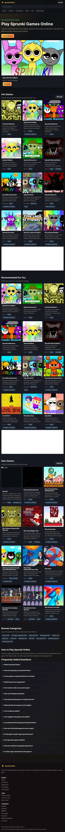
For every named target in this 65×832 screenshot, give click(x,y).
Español (3, 808)
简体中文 (4, 811)
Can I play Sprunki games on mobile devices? (19, 699)
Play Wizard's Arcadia (52, 607)
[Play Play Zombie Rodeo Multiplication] (54, 477)
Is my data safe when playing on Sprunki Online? (20, 722)
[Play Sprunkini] (54, 404)
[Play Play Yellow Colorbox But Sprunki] (11, 516)
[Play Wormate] (54, 556)
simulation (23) (23, 638)
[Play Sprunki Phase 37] (54, 183)
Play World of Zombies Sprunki (9, 608)
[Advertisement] (32, 259)
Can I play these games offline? (14, 740)
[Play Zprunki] (15, 478)
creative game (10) (7, 641)
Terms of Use (5, 798)
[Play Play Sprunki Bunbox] (54, 220)
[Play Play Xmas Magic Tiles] (32, 517)
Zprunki (5, 491)
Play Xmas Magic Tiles (31, 531)
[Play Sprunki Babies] (11, 148)
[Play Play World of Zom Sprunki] (32, 595)
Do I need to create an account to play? (17, 688)
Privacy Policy (5, 795)
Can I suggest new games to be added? (17, 717)
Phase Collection (50, 206)
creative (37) (55, 635)
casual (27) (5, 638)
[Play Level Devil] (11, 404)
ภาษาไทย (4, 821)
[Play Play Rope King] (32, 404)
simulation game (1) (53, 638)
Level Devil (6, 416)
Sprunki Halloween (51, 124)
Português (4, 813)
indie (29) (31, 638)
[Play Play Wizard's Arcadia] (54, 595)
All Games (4, 782)
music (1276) (5, 635)
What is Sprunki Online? (12, 664)
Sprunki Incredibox (30, 122)
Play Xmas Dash (50, 529)
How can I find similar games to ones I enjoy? (19, 728)
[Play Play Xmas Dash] (54, 517)
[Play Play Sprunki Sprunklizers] (54, 366)
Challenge (58, 169)
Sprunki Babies (7, 160)
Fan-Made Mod (7, 581)
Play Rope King (29, 416)
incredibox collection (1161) (19, 635)
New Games (5, 789)
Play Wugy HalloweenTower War (31, 568)
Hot (32, 11)
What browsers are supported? (14, 682)
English (3, 806)
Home (4, 11)
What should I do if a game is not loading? (17, 705)
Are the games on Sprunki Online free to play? (19, 676)
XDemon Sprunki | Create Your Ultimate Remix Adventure (10, 568)
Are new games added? (12, 711)
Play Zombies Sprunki (31, 490)
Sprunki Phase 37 (51, 195)
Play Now (7, 84)
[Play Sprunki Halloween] (54, 111)
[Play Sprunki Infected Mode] (54, 148)
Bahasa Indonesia (6, 818)
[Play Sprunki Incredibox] (32, 57)
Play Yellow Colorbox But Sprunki (10, 529)
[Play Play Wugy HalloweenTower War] (32, 556)
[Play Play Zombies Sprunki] (32, 477)
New (27, 11)
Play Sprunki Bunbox (52, 232)
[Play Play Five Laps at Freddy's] (32, 220)
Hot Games (5, 787)
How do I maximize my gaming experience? (18, 746)
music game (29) (41, 638)
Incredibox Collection (30, 134)
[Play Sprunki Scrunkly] (11, 220)
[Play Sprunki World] (32, 183)
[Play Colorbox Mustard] (11, 111)
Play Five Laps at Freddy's (32, 232)
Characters (19, 11)
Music (9, 134)
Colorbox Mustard (8, 124)
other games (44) (45, 635)
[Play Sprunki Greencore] (32, 148)
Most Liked (40, 11)
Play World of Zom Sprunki (30, 608)
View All (59, 97)
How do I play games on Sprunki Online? (17, 670)
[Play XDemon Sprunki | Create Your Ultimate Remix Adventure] (11, 556)
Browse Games (8, 36)
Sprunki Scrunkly (8, 232)
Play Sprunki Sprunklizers (53, 378)
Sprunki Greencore (30, 160)
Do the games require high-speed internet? (18, 734)
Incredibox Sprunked (9, 195)
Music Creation (13, 578)
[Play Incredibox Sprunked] (11, 183)
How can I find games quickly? (14, 693)
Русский (4, 816)
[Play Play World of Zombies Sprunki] (11, 595)
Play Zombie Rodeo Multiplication (51, 490)
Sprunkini (48, 416)
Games (11, 11)
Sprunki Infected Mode (52, 160)
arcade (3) (13, 638)
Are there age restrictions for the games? (18, 751)
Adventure (33, 203)
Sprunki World (28, 195)
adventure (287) (33, 635)
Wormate (48, 568)
